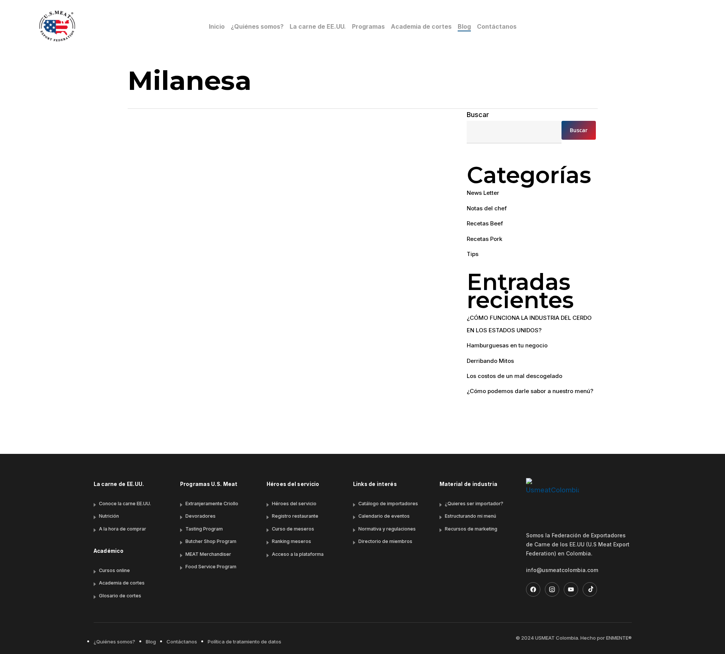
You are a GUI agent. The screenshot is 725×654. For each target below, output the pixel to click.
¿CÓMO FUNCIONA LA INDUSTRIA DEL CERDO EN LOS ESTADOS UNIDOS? (529, 323)
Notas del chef (487, 208)
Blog (151, 642)
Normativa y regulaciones (387, 529)
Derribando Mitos (490, 360)
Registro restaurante (295, 516)
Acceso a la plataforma (298, 554)
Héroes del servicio (294, 503)
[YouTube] (571, 589)
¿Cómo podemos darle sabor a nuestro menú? (530, 391)
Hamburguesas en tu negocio (507, 345)
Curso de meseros (293, 529)
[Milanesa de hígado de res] (287, 273)
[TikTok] (590, 589)
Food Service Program (210, 566)
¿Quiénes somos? (114, 642)
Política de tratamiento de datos (244, 642)
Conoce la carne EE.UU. (125, 503)
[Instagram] (552, 589)
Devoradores (200, 516)
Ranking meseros (291, 541)
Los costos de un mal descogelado (514, 375)
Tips (472, 254)
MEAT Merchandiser (208, 554)
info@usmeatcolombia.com (562, 570)
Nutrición (109, 516)
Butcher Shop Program (210, 541)
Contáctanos (182, 642)
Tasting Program (204, 529)
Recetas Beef (170, 411)
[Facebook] (533, 589)
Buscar (478, 115)
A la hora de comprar (122, 529)
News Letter (483, 192)
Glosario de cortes (120, 595)
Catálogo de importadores (388, 503)
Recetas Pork (484, 238)
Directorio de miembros (385, 541)
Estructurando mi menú (470, 516)
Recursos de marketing (471, 529)
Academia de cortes (122, 583)
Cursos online (114, 570)
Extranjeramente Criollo (211, 503)
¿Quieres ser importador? (474, 503)
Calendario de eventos (384, 516)
